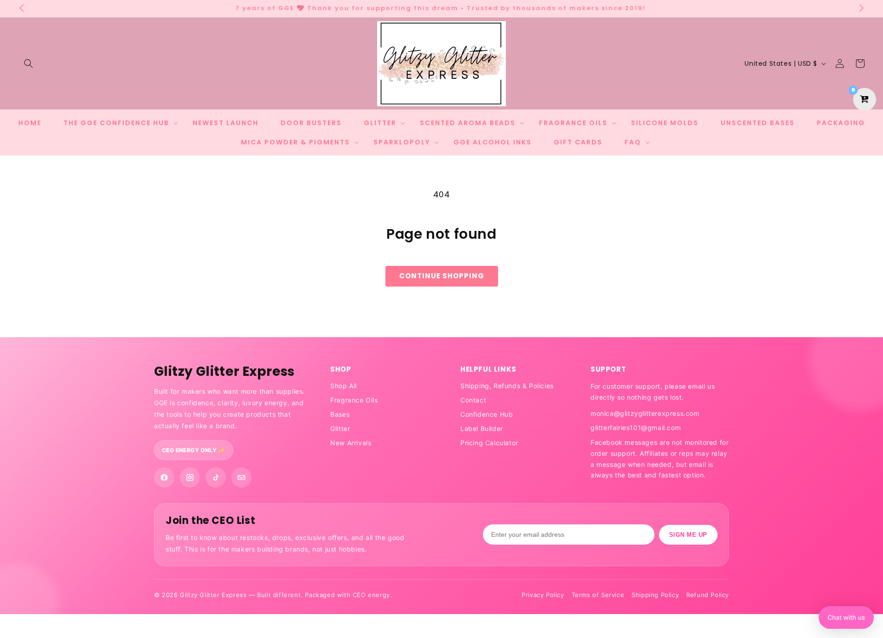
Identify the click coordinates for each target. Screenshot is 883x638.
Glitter (340, 428)
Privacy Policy (543, 594)
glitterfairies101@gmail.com (636, 427)
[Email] (241, 477)
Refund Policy (707, 594)
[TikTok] (216, 477)
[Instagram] (190, 477)
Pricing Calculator (489, 443)
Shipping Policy (655, 594)
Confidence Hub (486, 414)
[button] (28, 63)
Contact (473, 400)
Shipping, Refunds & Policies (507, 386)
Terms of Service (598, 594)
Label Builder (481, 428)
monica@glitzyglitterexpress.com (645, 413)
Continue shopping (441, 276)
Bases (340, 414)
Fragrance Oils (354, 400)
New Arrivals (350, 443)
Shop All (343, 386)
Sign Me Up (688, 534)
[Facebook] (164, 477)
